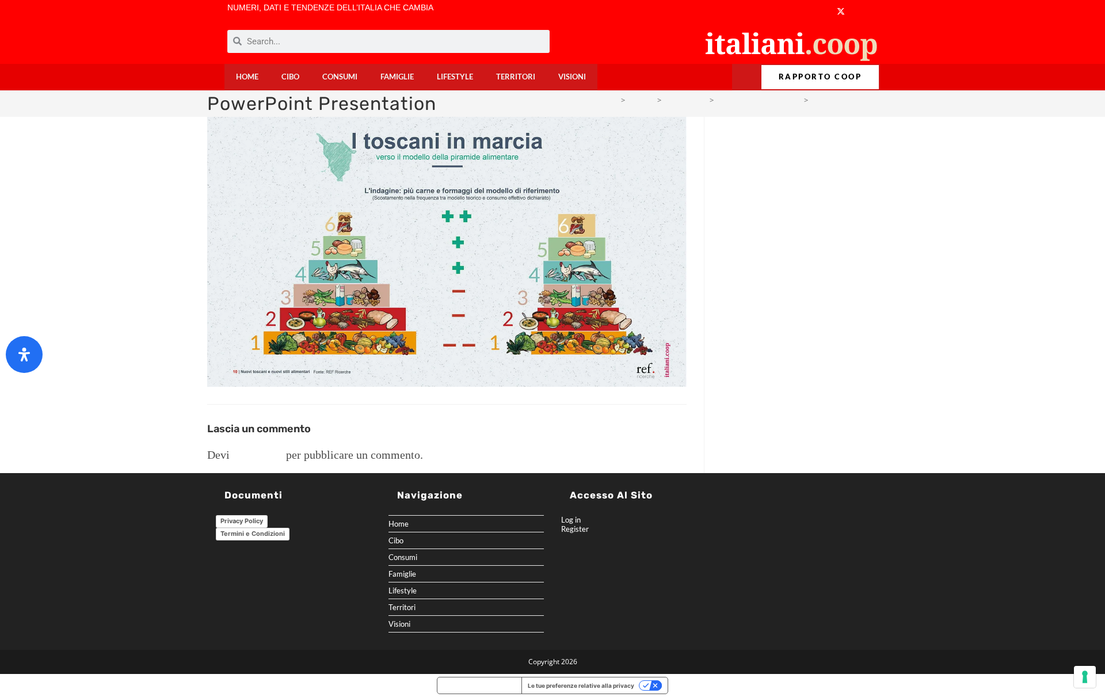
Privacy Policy (241, 521)
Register (575, 529)
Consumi (339, 77)
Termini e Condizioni (252, 534)
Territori (515, 77)
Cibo (290, 77)
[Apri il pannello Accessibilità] (24, 354)
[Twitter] (841, 11)
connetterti (258, 454)
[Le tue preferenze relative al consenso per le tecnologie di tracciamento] (1085, 677)
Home (247, 77)
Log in (571, 519)
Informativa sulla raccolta (479, 685)
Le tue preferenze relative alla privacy (581, 685)
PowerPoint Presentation (854, 100)
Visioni (572, 77)
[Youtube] (795, 11)
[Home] (614, 100)
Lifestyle (455, 77)
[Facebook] (772, 11)
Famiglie (397, 77)
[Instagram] (817, 11)
